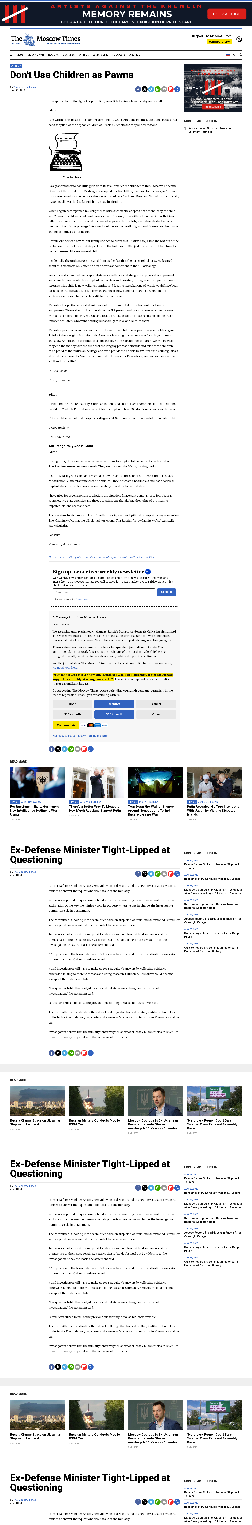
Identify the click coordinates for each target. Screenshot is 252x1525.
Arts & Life (100, 54)
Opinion (84, 54)
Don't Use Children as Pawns (72, 74)
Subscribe (166, 592)
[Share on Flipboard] (171, 89)
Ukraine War (35, 54)
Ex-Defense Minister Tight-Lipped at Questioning (90, 854)
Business (69, 54)
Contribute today (220, 42)
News (19, 54)
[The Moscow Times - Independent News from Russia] (45, 39)
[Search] (240, 55)
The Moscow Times (25, 87)
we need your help (65, 667)
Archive (134, 54)
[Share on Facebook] (138, 89)
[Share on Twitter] (145, 89)
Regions (53, 54)
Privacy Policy (82, 599)
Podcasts (118, 54)
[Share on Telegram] (151, 89)
